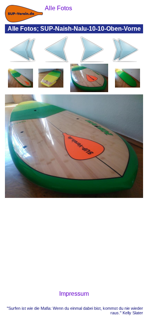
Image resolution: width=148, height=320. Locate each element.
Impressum (74, 293)
